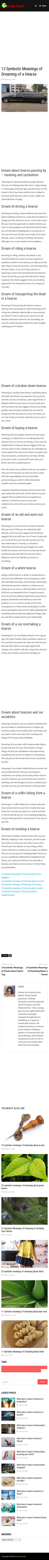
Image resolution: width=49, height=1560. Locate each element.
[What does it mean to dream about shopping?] (8, 1465)
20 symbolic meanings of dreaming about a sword (22, 881)
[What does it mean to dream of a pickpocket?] (8, 1399)
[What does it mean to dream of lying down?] (8, 1517)
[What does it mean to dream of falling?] (8, 1438)
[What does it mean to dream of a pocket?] (8, 1412)
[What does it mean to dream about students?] (8, 1425)
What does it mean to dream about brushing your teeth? (31, 1452)
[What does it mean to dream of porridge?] (8, 1478)
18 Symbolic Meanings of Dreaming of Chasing (21, 884)
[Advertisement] (24, 36)
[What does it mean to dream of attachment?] (8, 1504)
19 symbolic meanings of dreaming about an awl (22, 1145)
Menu (44, 6)
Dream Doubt (20, 1556)
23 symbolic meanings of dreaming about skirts (22, 1271)
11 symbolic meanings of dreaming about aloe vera (24, 1311)
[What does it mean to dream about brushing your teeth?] (8, 1452)
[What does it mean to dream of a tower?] (8, 1491)
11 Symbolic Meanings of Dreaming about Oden (22, 1351)
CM (13, 1367)
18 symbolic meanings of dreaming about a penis (22, 888)
